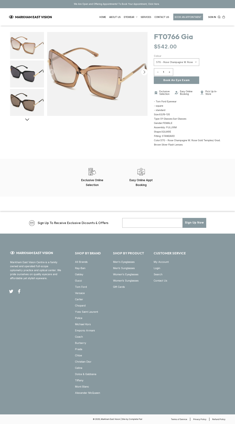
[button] (218, 17)
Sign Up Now (194, 222)
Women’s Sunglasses (126, 280)
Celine (78, 367)
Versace (80, 293)
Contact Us (160, 280)
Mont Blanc (82, 386)
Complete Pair (135, 419)
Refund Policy (218, 419)
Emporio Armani (85, 330)
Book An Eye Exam (176, 80)
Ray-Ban (80, 268)
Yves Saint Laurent (86, 311)
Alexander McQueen (87, 392)
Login (157, 268)
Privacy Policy (199, 419)
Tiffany (79, 380)
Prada (78, 349)
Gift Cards (119, 286)
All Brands (81, 261)
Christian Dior (83, 361)
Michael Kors (83, 324)
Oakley (79, 274)
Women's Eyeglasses (125, 274)
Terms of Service (179, 419)
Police (78, 318)
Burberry (80, 343)
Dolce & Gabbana (85, 374)
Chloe (78, 355)
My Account (161, 261)
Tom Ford (81, 286)
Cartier (79, 299)
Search (158, 274)
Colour (157, 56)
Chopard (80, 305)
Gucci (78, 280)
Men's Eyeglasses (124, 261)
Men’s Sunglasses (124, 268)
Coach (79, 336)
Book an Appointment (188, 17)
